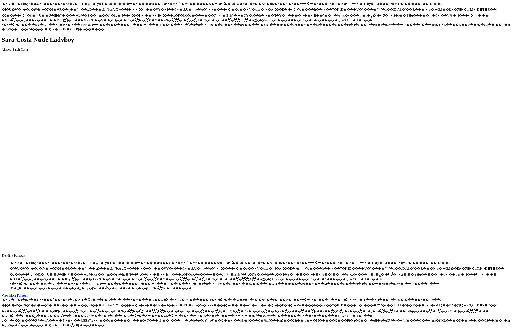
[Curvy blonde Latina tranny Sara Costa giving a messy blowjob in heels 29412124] (40, 233)
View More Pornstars (15, 295)
